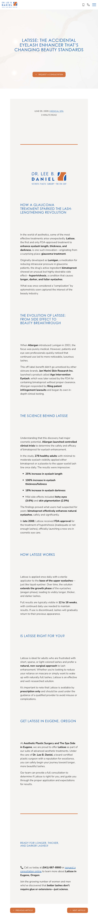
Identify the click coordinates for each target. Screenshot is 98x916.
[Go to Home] (9, 4)
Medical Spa (57, 111)
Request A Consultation (50, 74)
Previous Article (24, 910)
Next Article (79, 910)
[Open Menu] (94, 4)
